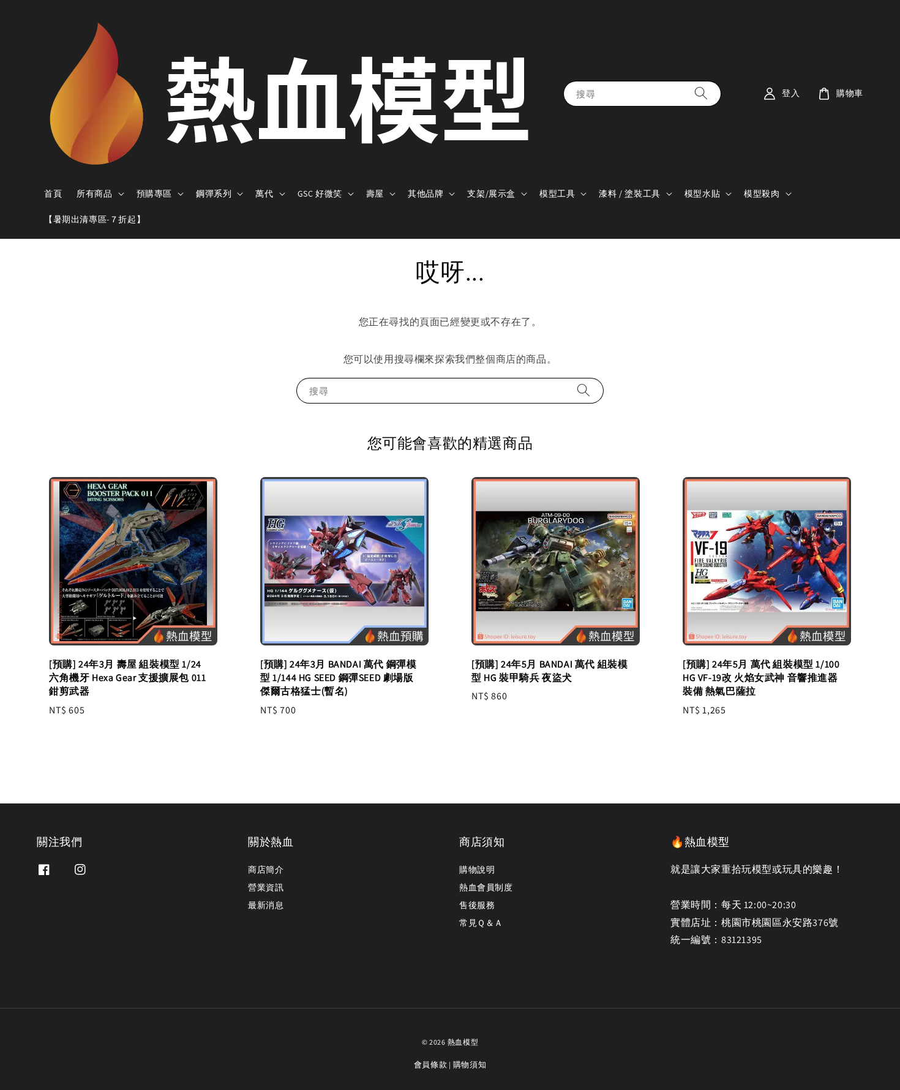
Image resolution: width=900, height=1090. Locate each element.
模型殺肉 (761, 193)
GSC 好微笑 (320, 193)
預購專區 (154, 193)
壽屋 (375, 193)
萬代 (264, 193)
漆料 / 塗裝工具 (629, 193)
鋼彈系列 (213, 193)
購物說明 (477, 869)
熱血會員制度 (486, 887)
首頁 (53, 193)
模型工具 (557, 193)
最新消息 (265, 905)
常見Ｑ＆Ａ (481, 922)
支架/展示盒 (491, 193)
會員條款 (431, 1064)
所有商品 (94, 193)
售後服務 (477, 905)
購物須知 (470, 1064)
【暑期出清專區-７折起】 (94, 219)
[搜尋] (701, 93)
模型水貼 (702, 193)
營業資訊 (265, 887)
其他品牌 (425, 193)
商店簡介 (265, 869)
